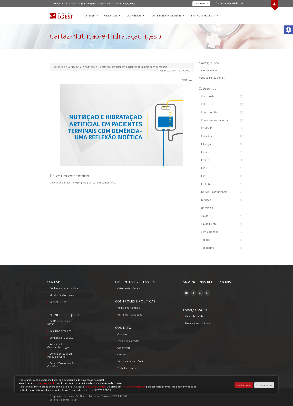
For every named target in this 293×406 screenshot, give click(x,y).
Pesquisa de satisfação (130, 361)
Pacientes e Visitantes (166, 15)
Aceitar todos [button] (244, 384)
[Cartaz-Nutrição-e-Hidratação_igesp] (121, 125)
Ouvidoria (123, 354)
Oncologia (207, 207)
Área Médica (201, 3)
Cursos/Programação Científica (61, 365)
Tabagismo (207, 247)
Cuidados (206, 136)
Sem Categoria (210, 231)
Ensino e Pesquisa (203, 15)
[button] (288, 29)
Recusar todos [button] (264, 384)
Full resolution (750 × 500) (174, 70)
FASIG (204, 168)
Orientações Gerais (128, 288)
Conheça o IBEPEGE (61, 337)
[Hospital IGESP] (61, 15)
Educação (206, 144)
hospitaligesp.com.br (44, 383)
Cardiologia (207, 96)
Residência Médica (60, 331)
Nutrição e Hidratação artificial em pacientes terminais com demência (126, 66)
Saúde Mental (209, 223)
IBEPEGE (206, 184)
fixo (203, 176)
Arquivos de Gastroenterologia (58, 346)
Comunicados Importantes (216, 120)
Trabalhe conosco (128, 368)
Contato (122, 334)
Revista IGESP (58, 301)
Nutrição (206, 199)
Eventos (206, 160)
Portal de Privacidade (134, 386)
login (78, 182)
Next (188, 79)
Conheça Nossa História (64, 288)
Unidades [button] (110, 15)
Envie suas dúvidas (128, 341)
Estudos (206, 152)
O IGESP (90, 15)
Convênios (134, 15)
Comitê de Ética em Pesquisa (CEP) (60, 355)
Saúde (204, 215)
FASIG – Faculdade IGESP (59, 322)
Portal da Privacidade (129, 314)
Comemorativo (210, 112)
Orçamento (124, 347)
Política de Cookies (128, 307)
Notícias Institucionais (212, 77)
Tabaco (205, 239)
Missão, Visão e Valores (64, 295)
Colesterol (207, 104)
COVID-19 (207, 128)
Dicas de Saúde (208, 70)
